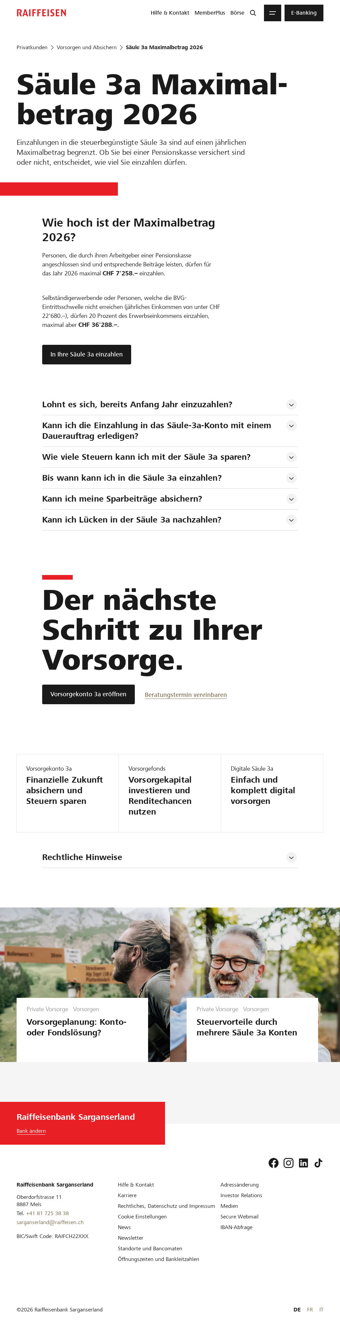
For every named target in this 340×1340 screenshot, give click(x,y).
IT (321, 1309)
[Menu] (272, 13)
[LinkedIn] (303, 1163)
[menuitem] (170, 13)
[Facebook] (274, 1163)
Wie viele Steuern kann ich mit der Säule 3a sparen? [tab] (146, 457)
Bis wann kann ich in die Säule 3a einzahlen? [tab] (132, 478)
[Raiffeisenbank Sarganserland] (41, 12)
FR (310, 1309)
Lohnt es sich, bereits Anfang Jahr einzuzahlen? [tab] (137, 404)
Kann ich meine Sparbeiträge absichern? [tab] (122, 499)
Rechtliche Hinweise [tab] (82, 857)
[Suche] (253, 13)
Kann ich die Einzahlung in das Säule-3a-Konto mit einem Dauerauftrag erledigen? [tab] (158, 431)
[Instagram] (289, 1163)
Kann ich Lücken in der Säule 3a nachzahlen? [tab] (132, 520)
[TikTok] (318, 1163)
